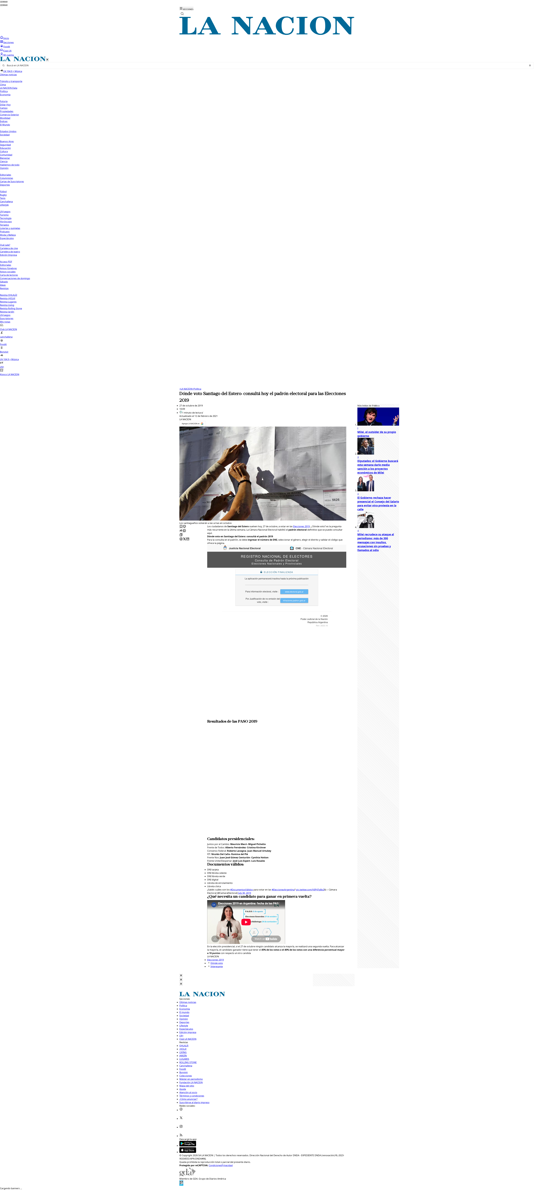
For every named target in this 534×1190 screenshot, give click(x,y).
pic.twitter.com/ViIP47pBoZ (310, 889)
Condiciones (215, 1165)
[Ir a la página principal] (267, 34)
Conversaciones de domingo (15, 278)
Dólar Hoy (5, 104)
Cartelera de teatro (10, 251)
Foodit (6, 46)
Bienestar (5, 158)
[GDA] (187, 1175)
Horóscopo (6, 221)
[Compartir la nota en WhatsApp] (184, 531)
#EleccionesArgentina (283, 889)
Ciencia (4, 161)
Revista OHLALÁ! (8, 295)
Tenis (2, 198)
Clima (3, 84)
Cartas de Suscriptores (12, 181)
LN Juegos (5, 211)
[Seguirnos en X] (181, 1118)
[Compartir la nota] (181, 531)
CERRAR (4, 2)
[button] (267, 216)
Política (196, 388)
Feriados (4, 224)
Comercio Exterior (9, 114)
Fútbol (3, 191)
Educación (5, 148)
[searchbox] (266, 65)
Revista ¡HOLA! (7, 298)
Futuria (4, 101)
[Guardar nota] (181, 526)
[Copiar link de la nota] (181, 535)
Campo (4, 108)
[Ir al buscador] (182, 13)
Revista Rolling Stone (11, 308)
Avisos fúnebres (8, 268)
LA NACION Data (8, 87)
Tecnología (5, 218)
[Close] (181, 975)
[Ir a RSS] (181, 1135)
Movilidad (5, 118)
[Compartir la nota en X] (184, 539)
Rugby (3, 194)
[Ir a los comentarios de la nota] (184, 526)
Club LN (7, 50)
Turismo (4, 214)
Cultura (4, 151)
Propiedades (6, 111)
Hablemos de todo (9, 164)
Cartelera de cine (9, 248)
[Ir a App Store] (187, 1152)
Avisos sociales (8, 271)
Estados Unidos (8, 131)
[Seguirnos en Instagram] (181, 1127)
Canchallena (6, 201)
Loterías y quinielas (10, 228)
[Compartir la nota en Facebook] (181, 539)
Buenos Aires (7, 141)
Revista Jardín (7, 311)
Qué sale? (5, 244)
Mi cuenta (8, 55)
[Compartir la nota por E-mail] (187, 539)
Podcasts (5, 231)
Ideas (3, 285)
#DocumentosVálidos (241, 889)
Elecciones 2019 (301, 526)
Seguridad (5, 144)
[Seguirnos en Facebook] (181, 1110)
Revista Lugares (8, 301)
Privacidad (227, 1165)
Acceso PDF (6, 261)
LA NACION (185, 388)
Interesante (217, 966)
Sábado (4, 281)
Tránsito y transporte (11, 81)
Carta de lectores (9, 275)
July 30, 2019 (244, 893)
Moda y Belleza (8, 234)
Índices (4, 121)
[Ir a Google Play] (187, 1145)
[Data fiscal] (181, 1185)
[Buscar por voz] (530, 65)
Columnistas (6, 178)
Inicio (6, 38)
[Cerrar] (47, 60)
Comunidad (6, 154)
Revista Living (7, 305)
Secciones (8, 42)
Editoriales (5, 174)
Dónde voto (217, 963)
